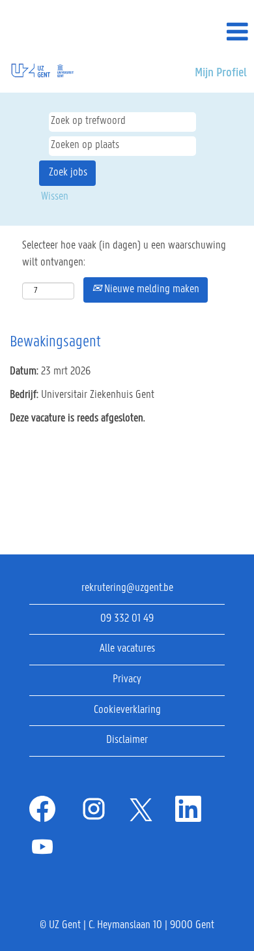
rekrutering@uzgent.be (127, 588)
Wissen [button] (54, 197)
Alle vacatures (127, 649)
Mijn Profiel (221, 73)
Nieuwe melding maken (150, 289)
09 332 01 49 (127, 619)
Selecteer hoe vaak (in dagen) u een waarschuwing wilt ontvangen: (124, 254)
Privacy (127, 680)
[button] (211, 33)
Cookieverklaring (127, 710)
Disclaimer (127, 740)
